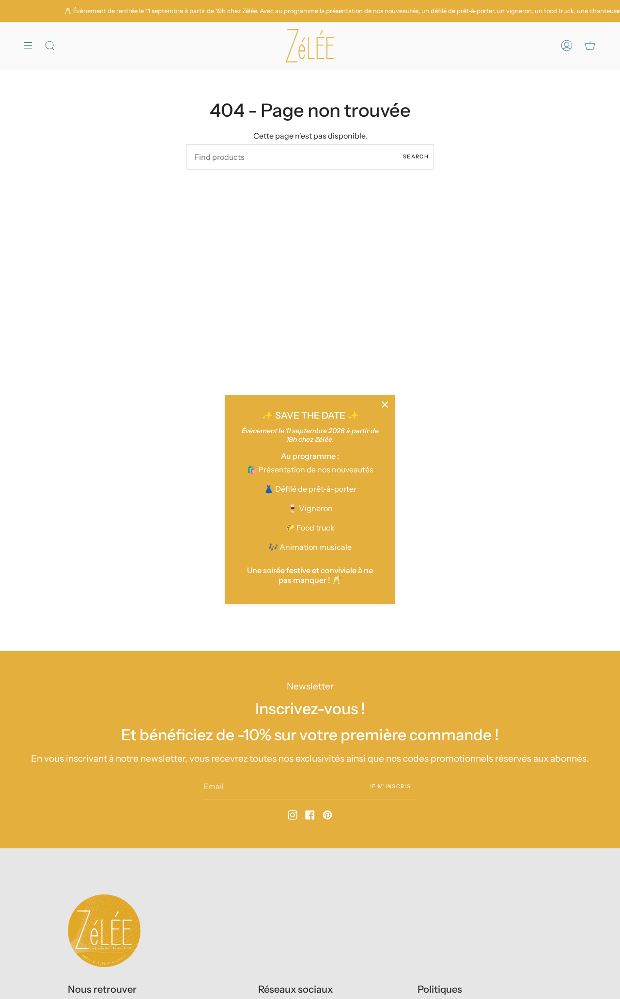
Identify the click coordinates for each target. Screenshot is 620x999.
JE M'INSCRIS (390, 785)
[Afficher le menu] (31, 46)
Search (416, 156)
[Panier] (590, 46)
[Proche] (385, 404)
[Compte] (567, 46)
